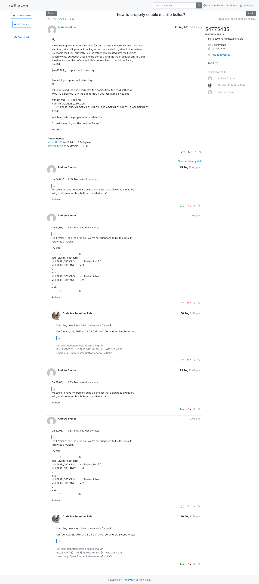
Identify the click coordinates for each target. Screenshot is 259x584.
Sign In (233, 5)
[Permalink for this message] (200, 152)
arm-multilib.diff (57, 145)
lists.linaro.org (18, 5)
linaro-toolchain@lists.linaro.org (225, 38)
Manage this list (215, 5)
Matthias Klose (67, 27)
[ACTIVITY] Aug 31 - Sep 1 (61, 18)
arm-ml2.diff (55, 142)
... (54, 185)
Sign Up (248, 5)
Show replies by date (190, 161)
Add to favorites (221, 54)
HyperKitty (129, 579)
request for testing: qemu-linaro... (237, 18)
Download (23, 37)
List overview (23, 15)
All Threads (23, 24)
